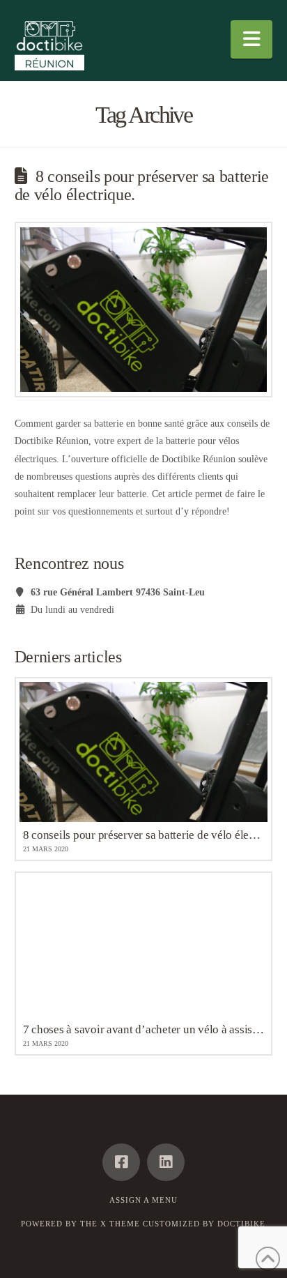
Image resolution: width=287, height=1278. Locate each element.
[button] (251, 39)
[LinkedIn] (166, 1162)
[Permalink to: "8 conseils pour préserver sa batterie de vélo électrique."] (143, 310)
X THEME (120, 1223)
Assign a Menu (143, 1200)
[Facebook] (121, 1162)
